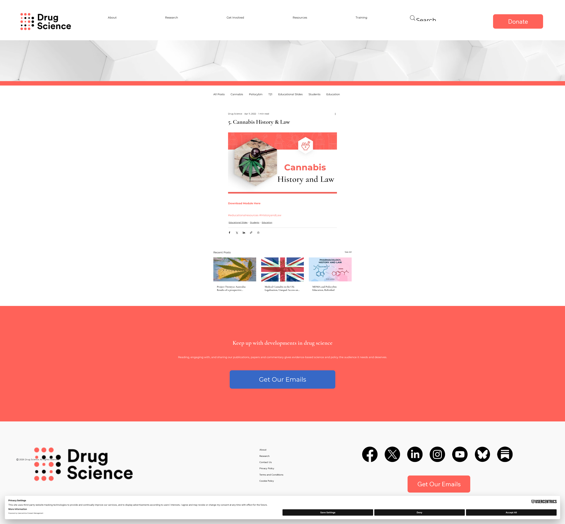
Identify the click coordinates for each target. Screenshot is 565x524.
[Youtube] (460, 454)
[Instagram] (437, 454)
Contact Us (265, 462)
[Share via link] (251, 232)
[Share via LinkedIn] (243, 232)
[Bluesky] (482, 454)
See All (348, 252)
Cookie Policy (266, 480)
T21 (270, 94)
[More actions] (335, 113)
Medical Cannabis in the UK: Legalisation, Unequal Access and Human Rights (282, 288)
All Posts (219, 94)
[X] (392, 454)
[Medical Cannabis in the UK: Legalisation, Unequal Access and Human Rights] (282, 269)
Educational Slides (290, 94)
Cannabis (237, 94)
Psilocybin (255, 94)
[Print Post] (258, 232)
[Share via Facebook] (229, 232)
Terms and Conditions (271, 474)
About (262, 449)
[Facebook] (370, 454)
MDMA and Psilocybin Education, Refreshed (324, 288)
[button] (282, 379)
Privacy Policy (266, 468)
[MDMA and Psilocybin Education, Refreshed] (330, 269)
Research (264, 455)
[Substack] (505, 454)
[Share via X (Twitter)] (236, 232)
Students (314, 94)
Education (267, 222)
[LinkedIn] (415, 454)
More (329, 94)
